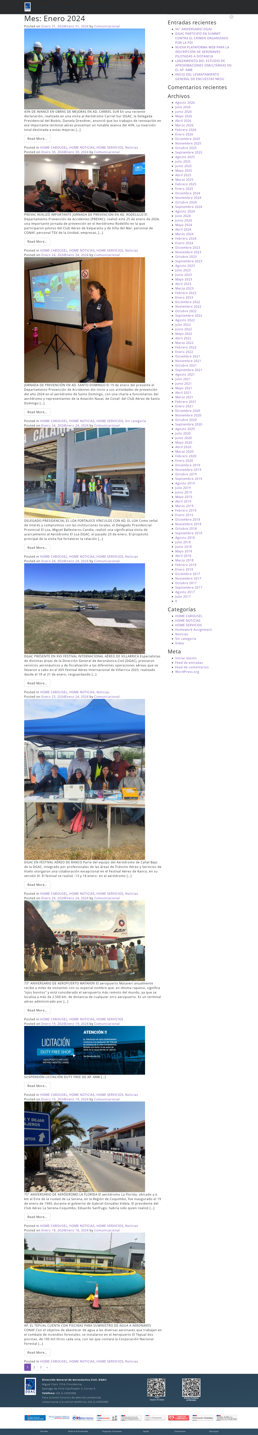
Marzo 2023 (184, 288)
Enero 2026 (184, 134)
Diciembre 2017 (187, 574)
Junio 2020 (183, 438)
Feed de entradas (189, 663)
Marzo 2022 (184, 343)
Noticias (131, 147)
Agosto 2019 (185, 483)
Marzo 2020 (184, 451)
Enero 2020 (184, 461)
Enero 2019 (184, 515)
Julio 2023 (183, 270)
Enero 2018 (184, 569)
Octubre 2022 (186, 311)
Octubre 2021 (186, 365)
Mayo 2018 (183, 551)
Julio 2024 (183, 216)
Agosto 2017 (185, 592)
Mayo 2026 (183, 116)
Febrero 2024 (185, 238)
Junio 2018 (183, 547)
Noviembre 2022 (188, 306)
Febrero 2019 (185, 510)
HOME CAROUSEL (53, 147)
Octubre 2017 (186, 583)
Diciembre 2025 (187, 139)
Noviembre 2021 (188, 361)
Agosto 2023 (185, 266)
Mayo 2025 (183, 170)
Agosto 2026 (185, 102)
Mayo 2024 (183, 225)
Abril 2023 (183, 284)
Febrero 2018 (185, 565)
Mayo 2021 (183, 388)
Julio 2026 (183, 107)
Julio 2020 (183, 433)
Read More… (37, 139)
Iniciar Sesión (186, 658)
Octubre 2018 (186, 528)
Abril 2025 (183, 175)
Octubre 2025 (186, 148)
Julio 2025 (183, 161)
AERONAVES (44, 7)
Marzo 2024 (184, 234)
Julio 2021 (183, 379)
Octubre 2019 (186, 474)
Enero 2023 (184, 297)
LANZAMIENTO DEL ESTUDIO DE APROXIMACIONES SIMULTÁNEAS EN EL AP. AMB (203, 65)
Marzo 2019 (184, 506)
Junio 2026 (183, 112)
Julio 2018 (183, 542)
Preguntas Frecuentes (112, 1431)
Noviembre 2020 (188, 415)
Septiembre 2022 (188, 315)
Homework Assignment (193, 630)
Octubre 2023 (186, 257)
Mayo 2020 (183, 442)
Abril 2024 (183, 229)
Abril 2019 (183, 501)
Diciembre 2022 (187, 302)
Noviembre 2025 (188, 143)
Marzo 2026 (184, 125)
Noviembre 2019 (188, 470)
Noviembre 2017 (188, 578)
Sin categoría (135, 421)
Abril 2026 (183, 121)
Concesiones (66, 7)
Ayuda (146, 1431)
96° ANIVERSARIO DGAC (193, 29)
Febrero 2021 (185, 402)
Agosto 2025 (185, 157)
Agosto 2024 (185, 211)
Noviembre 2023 (188, 252)
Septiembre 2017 (188, 587)
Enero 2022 (184, 352)
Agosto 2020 (185, 429)
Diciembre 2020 (187, 411)
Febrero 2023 (185, 293)
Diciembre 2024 (187, 193)
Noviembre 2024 (188, 198)
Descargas (214, 1431)
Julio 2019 (183, 488)
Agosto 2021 (185, 374)
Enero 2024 (184, 243)
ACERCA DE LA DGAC (92, 7)
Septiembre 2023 (188, 261)
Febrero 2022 (185, 347)
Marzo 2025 (184, 180)
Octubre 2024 (186, 202)
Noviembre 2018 (188, 524)
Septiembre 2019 (188, 479)
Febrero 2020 (185, 456)
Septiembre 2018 (188, 533)
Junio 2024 (183, 220)
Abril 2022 (183, 338)
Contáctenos (180, 1431)
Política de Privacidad (78, 1431)
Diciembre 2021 (187, 356)
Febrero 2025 (185, 184)
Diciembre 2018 (187, 519)
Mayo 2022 (183, 334)
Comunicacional (107, 26)
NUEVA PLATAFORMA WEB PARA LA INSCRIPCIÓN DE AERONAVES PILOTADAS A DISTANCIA (202, 51)
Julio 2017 (183, 596)
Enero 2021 (184, 406)
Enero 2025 (184, 189)
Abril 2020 (183, 447)
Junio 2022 (183, 329)
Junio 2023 (183, 275)
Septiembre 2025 (188, 152)
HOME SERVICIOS (110, 147)
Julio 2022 (183, 325)
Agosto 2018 (185, 538)
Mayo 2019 (183, 497)
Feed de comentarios (192, 667)
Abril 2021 (183, 393)
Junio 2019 (183, 492)
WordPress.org (187, 672)
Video (179, 643)
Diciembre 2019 (187, 465)
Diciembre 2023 (187, 247)
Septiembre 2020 (188, 424)
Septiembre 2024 (188, 207)
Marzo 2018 (184, 560)
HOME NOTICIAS (82, 147)
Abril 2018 (183, 556)
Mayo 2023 (183, 279)
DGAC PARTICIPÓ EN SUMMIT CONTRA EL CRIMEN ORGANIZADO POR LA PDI (201, 38)
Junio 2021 (183, 383)
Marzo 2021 (184, 397)
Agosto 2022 (185, 320)
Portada (44, 1431)
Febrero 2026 (185, 130)
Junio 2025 (183, 166)
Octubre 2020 (186, 420)
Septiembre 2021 (188, 370)
